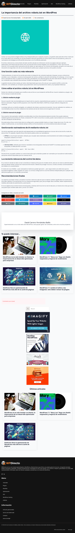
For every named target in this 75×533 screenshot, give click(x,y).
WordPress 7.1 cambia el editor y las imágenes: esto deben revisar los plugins (54, 288)
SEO (52, 3)
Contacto (5, 515)
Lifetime (70, 3)
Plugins (29, 3)
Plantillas (36, 3)
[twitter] (4, 474)
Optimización (44, 3)
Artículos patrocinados (8, 509)
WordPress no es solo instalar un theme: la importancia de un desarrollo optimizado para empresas (18, 258)
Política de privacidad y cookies (59, 529)
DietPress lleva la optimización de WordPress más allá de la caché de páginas (18, 288)
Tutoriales (22, 3)
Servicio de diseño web (8, 512)
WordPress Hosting (60, 3)
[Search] (28, 309)
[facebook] (2, 474)
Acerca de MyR (6, 518)
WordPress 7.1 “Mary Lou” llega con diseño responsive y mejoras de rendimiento (55, 258)
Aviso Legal (70, 529)
